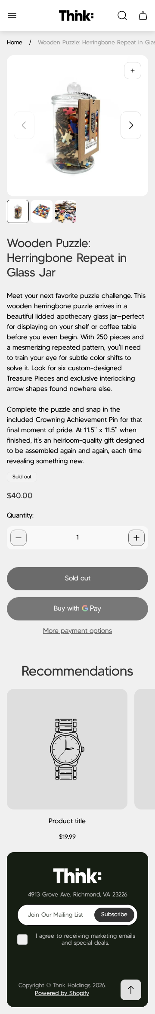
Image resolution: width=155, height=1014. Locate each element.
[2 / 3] (42, 211)
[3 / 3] (66, 211)
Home (14, 43)
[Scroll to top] (131, 990)
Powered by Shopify (62, 993)
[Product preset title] (67, 749)
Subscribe (114, 915)
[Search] (122, 15)
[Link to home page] (77, 875)
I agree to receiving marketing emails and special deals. (85, 939)
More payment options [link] (77, 631)
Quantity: (20, 515)
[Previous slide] (24, 125)
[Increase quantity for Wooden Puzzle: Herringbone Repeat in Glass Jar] (136, 538)
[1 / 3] (18, 211)
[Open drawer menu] (12, 15)
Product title (67, 821)
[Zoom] (132, 70)
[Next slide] (131, 125)
